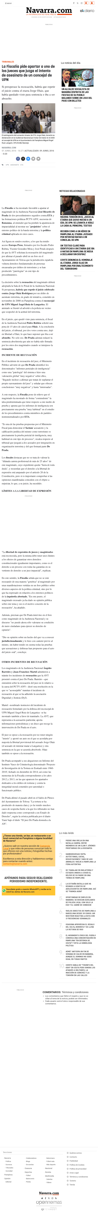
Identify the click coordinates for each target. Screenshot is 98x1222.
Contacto (73, 1157)
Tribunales (9, 1168)
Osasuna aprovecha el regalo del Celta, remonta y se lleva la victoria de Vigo (80, 927)
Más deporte (51, 1165)
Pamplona (8, 1175)
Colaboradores (31, 1158)
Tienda (72, 1185)
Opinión (7, 1179)
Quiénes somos (76, 1153)
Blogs (28, 1161)
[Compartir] (18, 158)
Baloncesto (30, 1179)
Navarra (7, 1158)
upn (7, 165)
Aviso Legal (74, 1173)
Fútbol (28, 1175)
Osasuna (28, 1168)
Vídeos (48, 1182)
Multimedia (49, 1176)
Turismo (73, 1181)
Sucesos (9, 1165)
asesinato (14, 165)
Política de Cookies (77, 1165)
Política (8, 1161)
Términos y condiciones (75, 992)
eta (21, 165)
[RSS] (56, 1198)
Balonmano (50, 1158)
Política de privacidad (78, 1169)
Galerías (49, 1179)
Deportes (28, 1172)
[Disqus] (69, 1042)
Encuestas (30, 1165)
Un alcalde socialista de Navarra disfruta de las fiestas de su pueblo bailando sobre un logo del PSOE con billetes (77, 95)
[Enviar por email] (33, 158)
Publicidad (74, 1161)
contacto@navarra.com (15, 863)
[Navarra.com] (49, 10)
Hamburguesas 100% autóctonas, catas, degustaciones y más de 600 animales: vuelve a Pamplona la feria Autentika (81, 859)
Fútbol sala (50, 1161)
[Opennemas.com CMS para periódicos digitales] (49, 1205)
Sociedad (9, 1171)
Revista (48, 1172)
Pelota (28, 1182)
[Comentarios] (38, 158)
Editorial (8, 1182)
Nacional (48, 1168)
